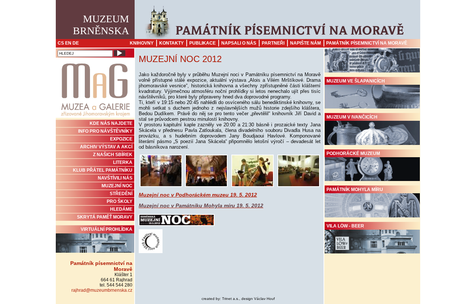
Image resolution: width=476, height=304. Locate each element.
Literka (122, 162)
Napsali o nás (238, 43)
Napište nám (305, 43)
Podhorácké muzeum (353, 153)
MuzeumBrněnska (101, 24)
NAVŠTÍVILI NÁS (115, 178)
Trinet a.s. (230, 299)
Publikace (202, 43)
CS (61, 43)
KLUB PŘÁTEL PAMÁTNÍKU (102, 170)
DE (76, 43)
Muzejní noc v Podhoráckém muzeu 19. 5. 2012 (198, 195)
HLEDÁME (121, 209)
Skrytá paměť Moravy (104, 217)
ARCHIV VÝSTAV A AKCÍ (106, 146)
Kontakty (171, 43)
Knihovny (142, 43)
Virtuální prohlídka (106, 229)
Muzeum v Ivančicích (352, 117)
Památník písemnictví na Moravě (366, 43)
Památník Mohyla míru (355, 189)
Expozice (121, 139)
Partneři (273, 43)
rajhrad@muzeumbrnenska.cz (101, 290)
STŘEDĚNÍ (121, 193)
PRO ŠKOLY (119, 201)
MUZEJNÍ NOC (117, 185)
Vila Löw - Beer (345, 226)
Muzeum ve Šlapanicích (356, 81)
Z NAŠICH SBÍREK (112, 154)
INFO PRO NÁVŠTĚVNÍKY (105, 131)
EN (68, 43)
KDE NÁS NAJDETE (111, 123)
